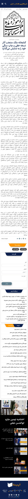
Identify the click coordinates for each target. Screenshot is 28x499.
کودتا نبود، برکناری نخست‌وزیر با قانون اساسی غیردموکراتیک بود (15, 307)
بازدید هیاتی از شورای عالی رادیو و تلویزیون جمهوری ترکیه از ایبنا (7, 430)
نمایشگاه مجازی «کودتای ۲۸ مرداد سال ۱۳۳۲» (16, 364)
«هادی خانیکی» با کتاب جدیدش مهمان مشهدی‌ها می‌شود (14, 301)
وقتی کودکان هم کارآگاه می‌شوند (19, 397)
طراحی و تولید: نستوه (12, 496)
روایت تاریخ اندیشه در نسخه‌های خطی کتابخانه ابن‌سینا (15, 379)
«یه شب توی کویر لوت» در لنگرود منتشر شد (16, 316)
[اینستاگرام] (14, 495)
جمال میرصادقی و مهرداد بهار (20, 350)
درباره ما (15, 490)
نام (25, 262)
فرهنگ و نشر (18, 9)
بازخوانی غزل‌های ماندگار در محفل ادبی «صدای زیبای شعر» (13, 311)
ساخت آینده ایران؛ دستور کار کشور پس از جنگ (7, 439)
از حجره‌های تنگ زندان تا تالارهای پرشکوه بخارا (16, 394)
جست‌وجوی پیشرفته (5, 490)
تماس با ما (19, 490)
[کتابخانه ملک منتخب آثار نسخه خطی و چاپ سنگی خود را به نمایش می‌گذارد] (14, 24)
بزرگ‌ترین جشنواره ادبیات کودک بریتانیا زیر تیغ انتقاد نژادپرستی (15, 386)
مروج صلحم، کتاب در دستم (19, 314)
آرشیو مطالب (24, 490)
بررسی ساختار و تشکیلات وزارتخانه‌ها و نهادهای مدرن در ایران (14, 356)
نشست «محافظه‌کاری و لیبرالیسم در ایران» (8, 458)
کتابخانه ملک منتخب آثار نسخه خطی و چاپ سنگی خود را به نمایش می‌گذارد (14, 45)
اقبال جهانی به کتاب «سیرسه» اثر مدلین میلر (15, 304)
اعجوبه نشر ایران (9, 448)
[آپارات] (19, 495)
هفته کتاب (23, 249)
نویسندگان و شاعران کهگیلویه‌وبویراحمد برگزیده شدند (15, 343)
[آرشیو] (9, 495)
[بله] (12, 495)
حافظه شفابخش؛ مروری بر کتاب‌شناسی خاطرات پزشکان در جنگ (14, 339)
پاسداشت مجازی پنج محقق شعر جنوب (18, 353)
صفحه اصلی (25, 9)
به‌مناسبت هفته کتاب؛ (14, 40)
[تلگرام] (16, 495)
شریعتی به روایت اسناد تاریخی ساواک (18, 361)
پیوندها (11, 491)
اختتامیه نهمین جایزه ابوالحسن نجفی (14, 421)
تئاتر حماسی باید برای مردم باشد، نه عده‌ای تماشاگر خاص (14, 347)
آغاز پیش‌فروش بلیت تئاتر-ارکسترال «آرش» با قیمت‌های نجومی (15, 319)
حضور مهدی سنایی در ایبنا (7, 467)
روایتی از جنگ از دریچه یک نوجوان (19, 335)
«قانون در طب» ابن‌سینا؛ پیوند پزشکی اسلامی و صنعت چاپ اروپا (14, 367)
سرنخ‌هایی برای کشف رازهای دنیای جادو (18, 332)
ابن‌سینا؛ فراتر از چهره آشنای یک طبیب (18, 383)
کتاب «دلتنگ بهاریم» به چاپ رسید (19, 390)
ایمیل (25, 269)
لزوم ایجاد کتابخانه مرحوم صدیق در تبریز (17, 376)
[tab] (18, 325)
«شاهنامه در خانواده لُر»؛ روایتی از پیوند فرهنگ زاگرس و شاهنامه (13, 297)
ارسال (6, 284)
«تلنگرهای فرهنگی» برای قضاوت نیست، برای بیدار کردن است (14, 372)
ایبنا (18, 5)
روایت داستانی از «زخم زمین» (20, 329)
